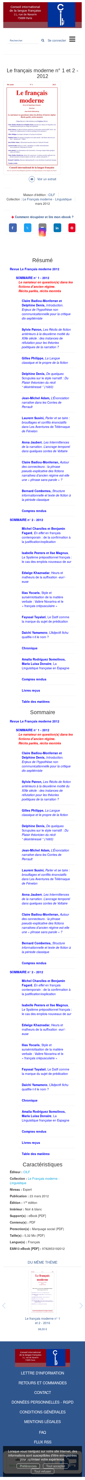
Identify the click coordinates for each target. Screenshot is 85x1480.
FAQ (42, 1432)
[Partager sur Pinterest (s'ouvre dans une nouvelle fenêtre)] (71, 227)
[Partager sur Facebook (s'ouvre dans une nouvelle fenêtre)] (13, 227)
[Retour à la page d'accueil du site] (42, 15)
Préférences (28, 1466)
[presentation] (3, 1304)
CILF (51, 195)
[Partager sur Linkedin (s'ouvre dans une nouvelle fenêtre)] (57, 227)
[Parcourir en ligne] (42, 179)
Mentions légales (42, 1421)
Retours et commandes (43, 1382)
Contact (42, 1392)
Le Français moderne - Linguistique (47, 199)
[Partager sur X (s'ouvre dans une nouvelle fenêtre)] (27, 227)
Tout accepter (55, 1466)
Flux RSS (42, 1442)
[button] (42, 232)
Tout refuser (42, 1471)
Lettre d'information (42, 1373)
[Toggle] (72, 39)
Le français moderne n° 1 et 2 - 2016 (42, 1320)
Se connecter (57, 40)
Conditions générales (43, 1412)
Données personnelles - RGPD (42, 1402)
